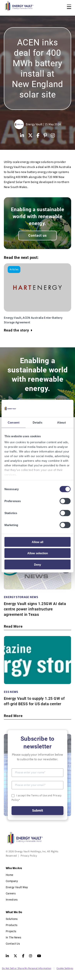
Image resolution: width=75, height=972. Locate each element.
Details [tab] (37, 422)
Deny (37, 564)
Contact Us (13, 943)
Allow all (37, 541)
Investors (12, 899)
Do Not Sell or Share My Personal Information (26, 968)
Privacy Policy (29, 856)
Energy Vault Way (17, 887)
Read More (13, 626)
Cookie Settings (65, 968)
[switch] (65, 501)
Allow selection (37, 553)
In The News (13, 937)
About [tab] (61, 422)
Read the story (16, 330)
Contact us (37, 235)
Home (9, 874)
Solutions (12, 918)
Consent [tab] (13, 422)
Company (12, 881)
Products (11, 925)
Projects (11, 931)
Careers (11, 893)
